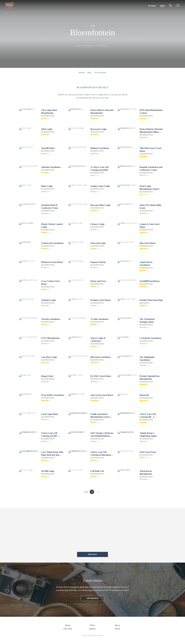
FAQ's (92, 625)
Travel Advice (100, 72)
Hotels (82, 72)
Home (67, 625)
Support (92, 629)
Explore (78, 46)
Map (89, 72)
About (117, 625)
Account (151, 6)
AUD (162, 6)
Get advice (92, 598)
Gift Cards (67, 629)
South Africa (89, 46)
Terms (117, 629)
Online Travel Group (95, 635)
